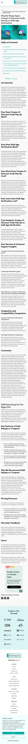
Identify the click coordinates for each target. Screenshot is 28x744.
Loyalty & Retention (14, 683)
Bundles (14, 698)
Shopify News (14, 706)
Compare (3, 10)
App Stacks (14, 696)
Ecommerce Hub (14, 710)
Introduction (7, 47)
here (14, 561)
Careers (14, 668)
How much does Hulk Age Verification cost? (15, 61)
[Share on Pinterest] (8, 598)
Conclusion (7, 73)
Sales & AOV (14, 679)
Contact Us (14, 671)
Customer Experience (14, 681)
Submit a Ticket (14, 673)
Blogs (14, 704)
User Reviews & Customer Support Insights (15, 68)
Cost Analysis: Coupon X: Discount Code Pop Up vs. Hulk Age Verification (15, 64)
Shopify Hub (14, 712)
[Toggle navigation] (2, 2)
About (14, 666)
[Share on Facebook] (2, 598)
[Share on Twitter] (5, 598)
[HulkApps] (20, 2)
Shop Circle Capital (14, 691)
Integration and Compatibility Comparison (15, 70)
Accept (13, 733)
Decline (13, 737)
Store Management (14, 685)
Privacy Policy (12, 729)
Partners (14, 693)
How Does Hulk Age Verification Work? (14, 54)
